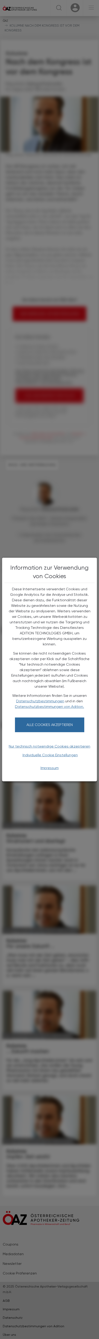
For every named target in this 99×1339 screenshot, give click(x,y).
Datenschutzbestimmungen (40, 701)
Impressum (50, 768)
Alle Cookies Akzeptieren (49, 725)
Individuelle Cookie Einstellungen (50, 755)
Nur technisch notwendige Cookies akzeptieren (49, 746)
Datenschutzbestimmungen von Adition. (49, 706)
